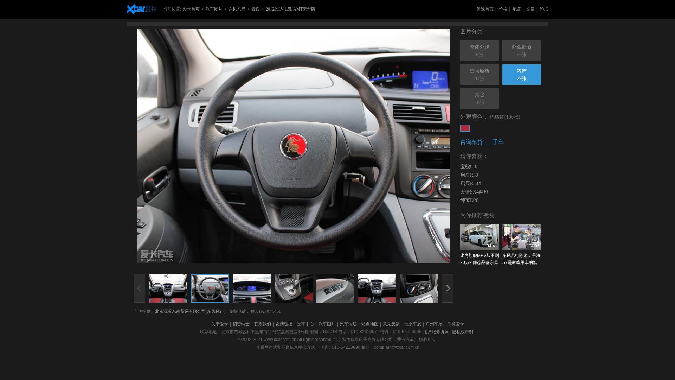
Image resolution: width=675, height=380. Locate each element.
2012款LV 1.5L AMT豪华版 (290, 9)
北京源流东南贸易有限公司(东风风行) (190, 311)
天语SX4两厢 (474, 192)
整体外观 (479, 50)
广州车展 (434, 324)
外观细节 (522, 50)
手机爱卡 (455, 324)
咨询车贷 (471, 142)
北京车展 (412, 324)
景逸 (255, 9)
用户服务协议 (436, 331)
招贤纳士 (241, 324)
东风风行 (237, 9)
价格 (503, 9)
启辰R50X (471, 183)
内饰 (522, 74)
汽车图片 (214, 9)
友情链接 (284, 324)
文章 (530, 9)
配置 (517, 9)
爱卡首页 (191, 9)
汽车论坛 (348, 324)
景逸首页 (485, 9)
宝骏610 (468, 166)
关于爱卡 (219, 324)
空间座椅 (479, 74)
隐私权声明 (462, 331)
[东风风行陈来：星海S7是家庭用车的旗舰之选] (521, 237)
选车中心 (305, 324)
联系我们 (262, 324)
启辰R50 (469, 175)
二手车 (495, 142)
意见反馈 (391, 324)
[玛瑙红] (465, 128)
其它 (479, 98)
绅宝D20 (469, 200)
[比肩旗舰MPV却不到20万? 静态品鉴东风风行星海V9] (479, 237)
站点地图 (369, 324)
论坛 (544, 9)
